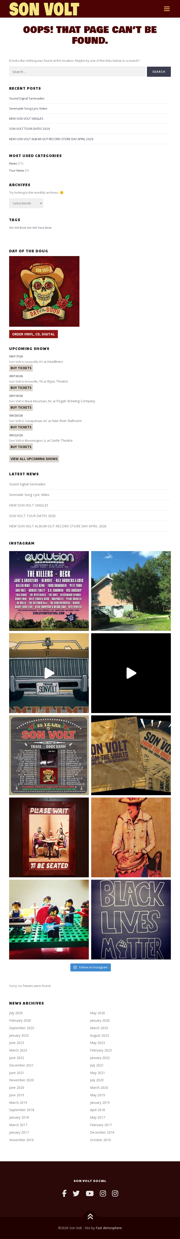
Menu (167, 9)
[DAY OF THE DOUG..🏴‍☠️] (49, 673)
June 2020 (16, 1087)
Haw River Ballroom (67, 420)
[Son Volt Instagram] (103, 1193)
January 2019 (100, 1102)
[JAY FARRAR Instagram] (115, 1193)
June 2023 (16, 1042)
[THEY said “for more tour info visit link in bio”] (49, 755)
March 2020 (99, 1087)
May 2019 (97, 1095)
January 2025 (19, 1035)
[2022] (131, 755)
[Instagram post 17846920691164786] (131, 919)
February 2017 (101, 1125)
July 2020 (97, 1080)
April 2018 (97, 1110)
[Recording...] (49, 919)
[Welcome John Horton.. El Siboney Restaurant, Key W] (131, 837)
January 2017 (19, 1132)
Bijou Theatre (57, 381)
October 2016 (100, 1140)
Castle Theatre (61, 440)
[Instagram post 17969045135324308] (131, 673)
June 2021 (16, 1072)
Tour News (16, 170)
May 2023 (97, 1042)
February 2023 (101, 1050)
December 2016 (102, 1132)
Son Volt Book (17, 227)
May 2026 (97, 1013)
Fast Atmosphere (109, 1228)
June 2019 (16, 1095)
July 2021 (97, 1065)
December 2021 (21, 1065)
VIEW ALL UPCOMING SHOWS (34, 458)
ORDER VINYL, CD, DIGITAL (33, 334)
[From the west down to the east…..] (131, 591)
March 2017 (18, 1125)
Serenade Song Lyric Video (28, 108)
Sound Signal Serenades (27, 98)
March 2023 (18, 1050)
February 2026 (20, 1020)
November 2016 (21, 1140)
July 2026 (16, 1013)
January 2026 (100, 1020)
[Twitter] (76, 1193)
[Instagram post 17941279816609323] (49, 837)
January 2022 (100, 1057)
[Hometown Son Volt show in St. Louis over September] (49, 591)
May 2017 (97, 1117)
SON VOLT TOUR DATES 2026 (29, 129)
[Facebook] (64, 1193)
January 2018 (19, 1117)
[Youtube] (90, 1193)
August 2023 (99, 1035)
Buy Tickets (21, 368)
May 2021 (97, 1072)
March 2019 (18, 1102)
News (13, 163)
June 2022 (16, 1057)
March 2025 (99, 1028)
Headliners (55, 361)
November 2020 (21, 1080)
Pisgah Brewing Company (75, 401)
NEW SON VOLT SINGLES (26, 118)
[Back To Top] (90, 1217)
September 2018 (21, 1110)
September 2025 (21, 1028)
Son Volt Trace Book (39, 227)
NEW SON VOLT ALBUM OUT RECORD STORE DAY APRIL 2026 (51, 139)
